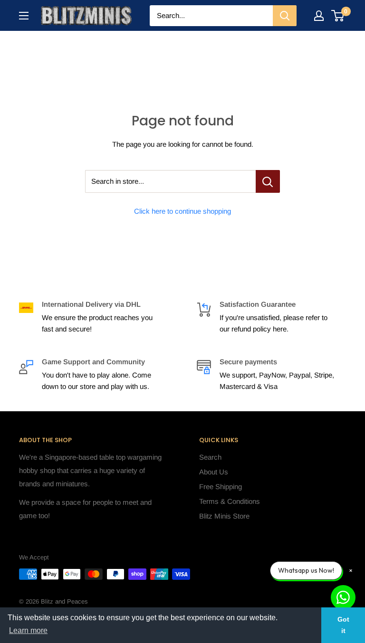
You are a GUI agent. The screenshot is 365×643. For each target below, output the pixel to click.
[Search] (285, 15)
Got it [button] (343, 624)
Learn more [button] (28, 630)
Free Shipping (220, 486)
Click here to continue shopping (182, 211)
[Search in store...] (268, 181)
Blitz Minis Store (224, 516)
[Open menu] (24, 15)
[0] (338, 15)
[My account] (319, 15)
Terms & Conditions (229, 501)
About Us (213, 472)
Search (210, 457)
